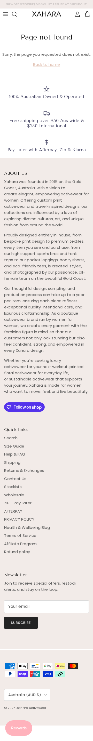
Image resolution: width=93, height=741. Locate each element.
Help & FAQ (14, 454)
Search (11, 438)
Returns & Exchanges (24, 470)
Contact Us (15, 478)
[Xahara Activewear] (46, 14)
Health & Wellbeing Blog (27, 527)
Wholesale (14, 495)
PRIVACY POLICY (19, 519)
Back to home (46, 64)
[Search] (17, 14)
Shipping (12, 462)
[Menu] (5, 14)
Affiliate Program (20, 543)
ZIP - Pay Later (18, 503)
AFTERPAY (13, 511)
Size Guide (14, 446)
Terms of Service (20, 535)
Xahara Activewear (31, 708)
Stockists (13, 486)
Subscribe (21, 622)
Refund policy (17, 551)
